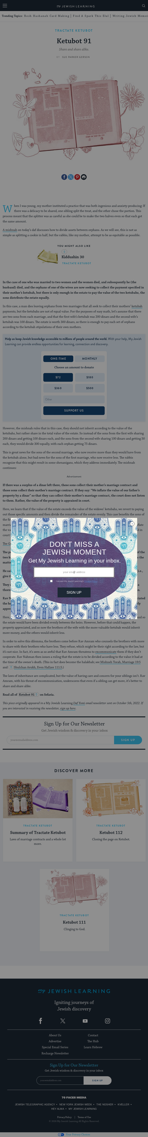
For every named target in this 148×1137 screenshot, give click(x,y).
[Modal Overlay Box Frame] (74, 568)
